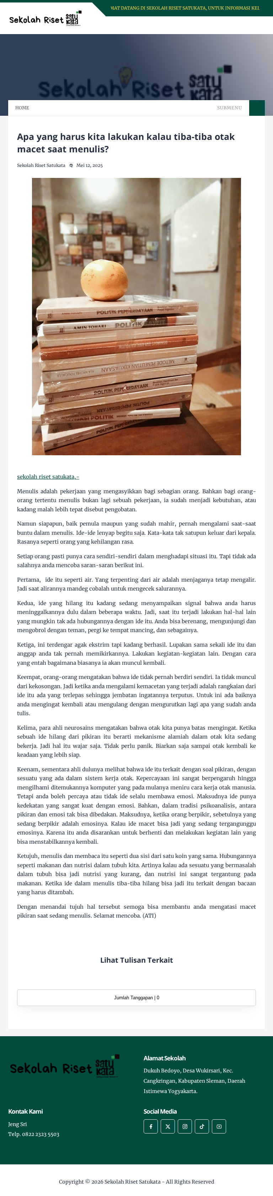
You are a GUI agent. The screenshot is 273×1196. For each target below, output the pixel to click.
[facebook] (151, 1126)
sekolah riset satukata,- (48, 476)
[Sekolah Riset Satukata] (48, 18)
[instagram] (185, 1126)
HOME (22, 107)
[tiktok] (202, 1126)
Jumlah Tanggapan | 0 (136, 997)
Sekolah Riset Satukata (133, 1182)
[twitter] (168, 1126)
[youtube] (219, 1126)
